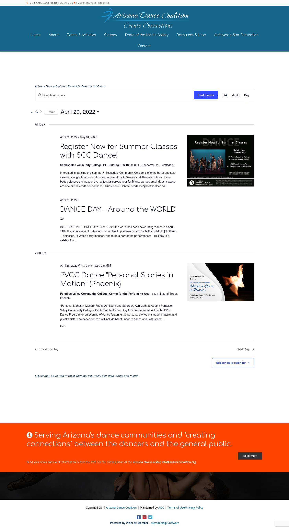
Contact (144, 46)
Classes (110, 35)
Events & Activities (81, 35)
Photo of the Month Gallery (146, 35)
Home (35, 35)
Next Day (243, 349)
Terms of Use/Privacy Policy (185, 507)
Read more (250, 456)
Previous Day (49, 349)
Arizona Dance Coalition (121, 507)
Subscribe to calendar (231, 363)
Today (51, 111)
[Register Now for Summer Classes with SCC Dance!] (220, 161)
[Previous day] (36, 112)
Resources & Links (191, 35)
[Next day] (41, 112)
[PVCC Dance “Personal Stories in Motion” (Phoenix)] (220, 282)
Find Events (206, 95)
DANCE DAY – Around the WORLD (118, 209)
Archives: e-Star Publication (236, 35)
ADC (161, 507)
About (53, 35)
